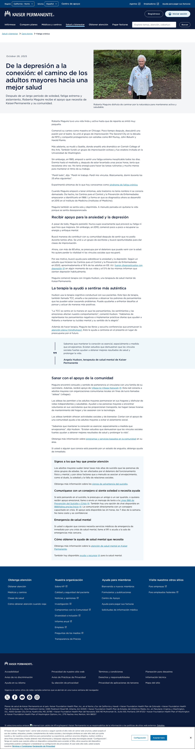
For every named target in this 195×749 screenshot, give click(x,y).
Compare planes (28, 24)
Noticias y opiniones (65, 598)
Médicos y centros (52, 24)
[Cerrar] (191, 738)
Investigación (62, 604)
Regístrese (154, 14)
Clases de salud (16, 598)
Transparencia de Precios (68, 639)
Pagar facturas (120, 24)
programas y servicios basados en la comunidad (111, 439)
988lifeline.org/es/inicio (66, 506)
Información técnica (156, 677)
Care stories (27, 34)
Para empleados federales (162, 592)
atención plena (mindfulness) (67, 330)
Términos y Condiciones (22, 746)
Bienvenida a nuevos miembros (118, 586)
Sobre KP (60, 586)
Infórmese (10, 24)
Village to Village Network (105, 388)
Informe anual (62, 621)
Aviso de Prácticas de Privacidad (69, 677)
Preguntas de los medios (68, 633)
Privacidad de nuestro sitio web (68, 671)
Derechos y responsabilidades (114, 677)
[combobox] (154, 25)
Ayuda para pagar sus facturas (176, 4)
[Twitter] (7, 697)
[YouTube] (22, 697)
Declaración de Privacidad (44, 746)
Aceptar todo (159, 738)
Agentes (133, 4)
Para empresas (156, 586)
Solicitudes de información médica (120, 610)
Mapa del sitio (153, 683)
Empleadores (150, 4)
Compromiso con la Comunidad (71, 610)
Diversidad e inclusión (66, 615)
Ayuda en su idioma (15, 683)
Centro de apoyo (71, 4)
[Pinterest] (29, 697)
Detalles (160, 725)
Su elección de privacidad (65, 683)
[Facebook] (14, 697)
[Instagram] (37, 697)
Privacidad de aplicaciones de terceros (119, 683)
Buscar (185, 25)
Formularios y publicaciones (116, 592)
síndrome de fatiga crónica (123, 185)
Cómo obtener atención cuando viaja (27, 604)
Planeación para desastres (159, 671)
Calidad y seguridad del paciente (72, 592)
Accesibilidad (12, 671)
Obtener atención (98, 24)
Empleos (59, 627)
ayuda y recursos (88, 555)
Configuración (140, 738)
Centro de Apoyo (111, 598)
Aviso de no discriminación (19, 677)
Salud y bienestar (75, 24)
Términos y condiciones (111, 671)
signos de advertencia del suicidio (109, 484)
